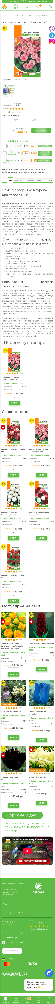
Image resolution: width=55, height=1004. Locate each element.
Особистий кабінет (14, 943)
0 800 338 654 (7, 895)
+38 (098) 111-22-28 (9, 890)
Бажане (38, 120)
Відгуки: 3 (39, 180)
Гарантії (31, 180)
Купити (14, 403)
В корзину (41, 130)
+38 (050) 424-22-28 (10, 892)
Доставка (48, 180)
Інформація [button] (12, 937)
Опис (10, 180)
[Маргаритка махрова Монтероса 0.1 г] (27, 51)
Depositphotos (27, 933)
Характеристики (20, 180)
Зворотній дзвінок (12, 951)
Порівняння (22, 120)
